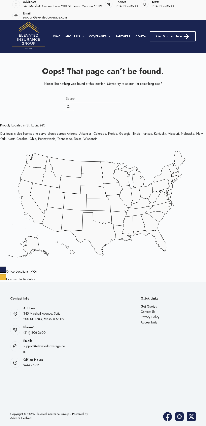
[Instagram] (179, 416)
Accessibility (149, 322)
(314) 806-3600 (126, 6)
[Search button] (68, 107)
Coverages (98, 36)
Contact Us (148, 311)
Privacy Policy (150, 317)
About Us (72, 36)
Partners (122, 36)
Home (56, 36)
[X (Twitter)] (191, 416)
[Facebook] (167, 416)
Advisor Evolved (21, 418)
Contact (142, 36)
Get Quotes (149, 306)
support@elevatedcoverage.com (45, 17)
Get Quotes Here (169, 36)
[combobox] (92, 99)
